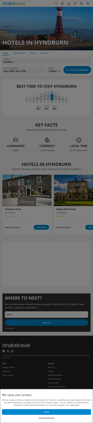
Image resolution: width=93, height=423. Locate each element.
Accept (46, 412)
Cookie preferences (46, 418)
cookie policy (74, 405)
